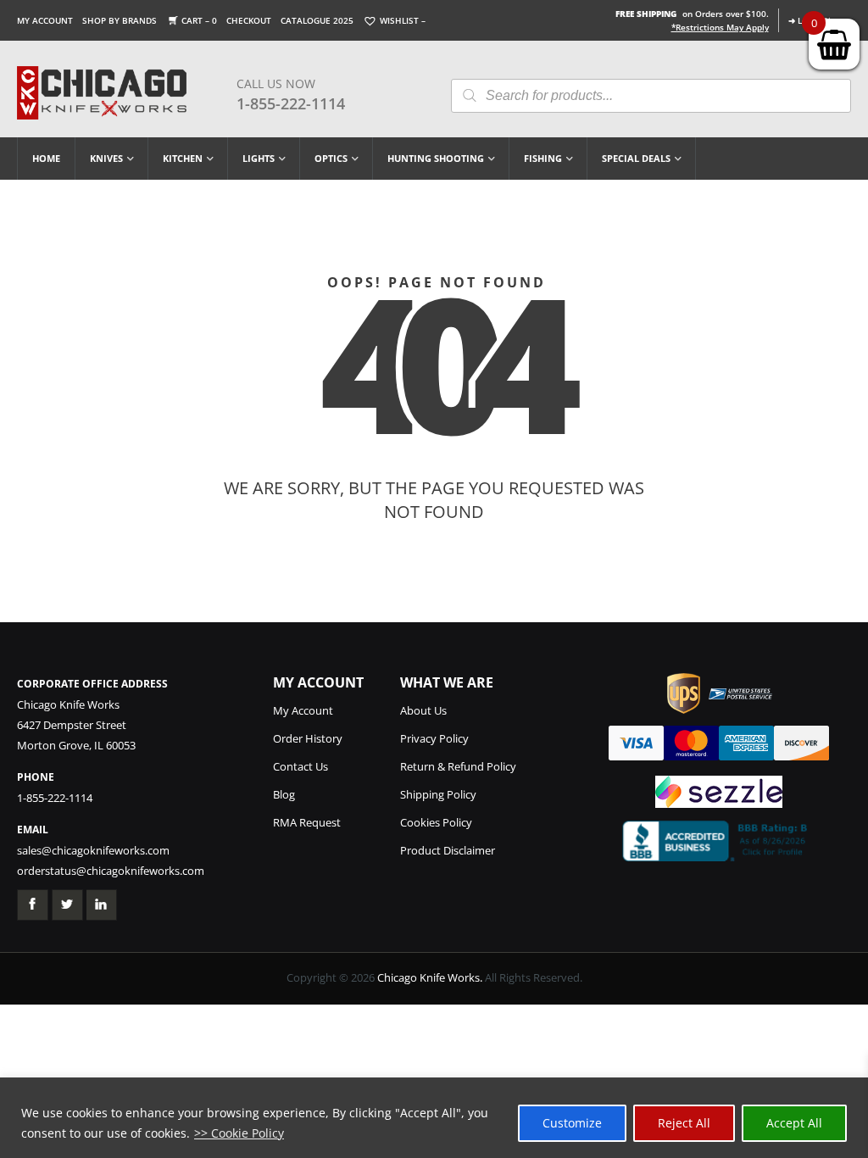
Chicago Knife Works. (429, 977)
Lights (258, 158)
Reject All (684, 1123)
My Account (45, 20)
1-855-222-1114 (290, 103)
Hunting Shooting (435, 158)
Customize (572, 1123)
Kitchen (183, 158)
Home (46, 158)
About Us (423, 710)
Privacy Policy (434, 738)
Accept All (794, 1123)
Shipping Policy (438, 794)
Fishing (543, 158)
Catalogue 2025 (317, 20)
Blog (284, 794)
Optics (331, 158)
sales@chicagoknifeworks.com (93, 850)
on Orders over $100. (692, 13)
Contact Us (300, 766)
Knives (106, 158)
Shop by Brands (119, 20)
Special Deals (636, 158)
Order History (307, 738)
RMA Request (307, 822)
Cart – (199, 20)
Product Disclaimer (447, 850)
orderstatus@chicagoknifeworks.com (110, 870)
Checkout (248, 20)
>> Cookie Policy (239, 1133)
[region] (434, 1117)
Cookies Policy (436, 822)
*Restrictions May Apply (720, 27)
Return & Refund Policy (458, 766)
